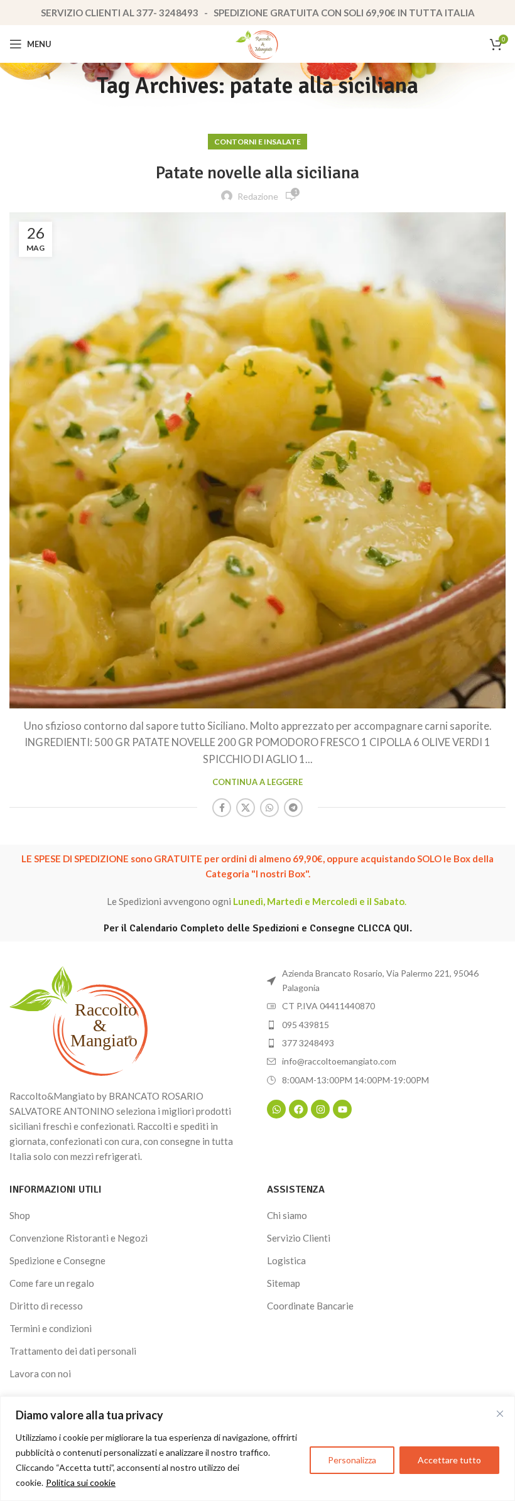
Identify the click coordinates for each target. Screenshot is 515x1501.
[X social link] (245, 807)
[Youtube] (342, 1109)
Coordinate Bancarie (310, 1305)
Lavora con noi (40, 1373)
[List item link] (386, 1025)
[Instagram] (320, 1109)
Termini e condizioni (50, 1328)
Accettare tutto (449, 1460)
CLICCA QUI (383, 928)
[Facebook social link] (221, 807)
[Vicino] (500, 1414)
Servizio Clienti (298, 1238)
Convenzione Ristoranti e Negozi (78, 1238)
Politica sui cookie (81, 1482)
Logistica (286, 1260)
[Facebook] (298, 1109)
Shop (19, 1215)
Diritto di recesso (46, 1305)
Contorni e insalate (257, 141)
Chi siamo (287, 1215)
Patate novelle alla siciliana (257, 172)
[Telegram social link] (293, 807)
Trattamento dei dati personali (72, 1351)
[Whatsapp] (276, 1109)
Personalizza (352, 1460)
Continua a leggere (257, 782)
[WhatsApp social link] (269, 807)
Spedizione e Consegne (57, 1260)
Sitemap (283, 1283)
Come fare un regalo (51, 1283)
